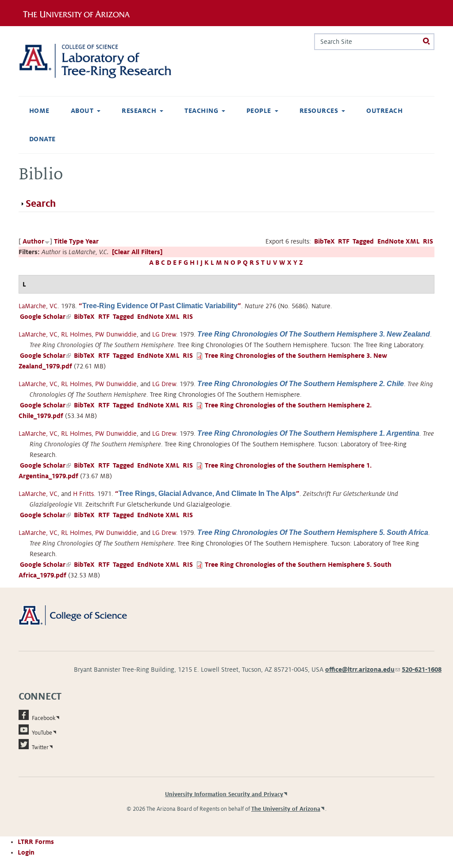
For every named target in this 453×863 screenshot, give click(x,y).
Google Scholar (45, 316)
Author (33, 241)
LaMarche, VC (38, 306)
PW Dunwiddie (116, 334)
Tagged (363, 241)
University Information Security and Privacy (224, 794)
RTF (343, 241)
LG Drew (164, 334)
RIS (428, 241)
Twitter (40, 747)
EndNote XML (398, 241)
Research (139, 110)
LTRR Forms (36, 841)
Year (92, 241)
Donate (42, 139)
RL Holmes (76, 334)
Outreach (384, 110)
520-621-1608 (421, 669)
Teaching (201, 110)
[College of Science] (83, 615)
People (258, 110)
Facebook (43, 718)
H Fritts (83, 493)
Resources (318, 110)
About (82, 110)
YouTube (42, 733)
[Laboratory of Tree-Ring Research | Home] (107, 61)
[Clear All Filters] (137, 251)
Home (39, 110)
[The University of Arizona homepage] (80, 12)
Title (60, 241)
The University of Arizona (285, 809)
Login (26, 852)
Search (41, 203)
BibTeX (324, 241)
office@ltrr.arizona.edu (362, 669)
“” (160, 306)
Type (76, 241)
